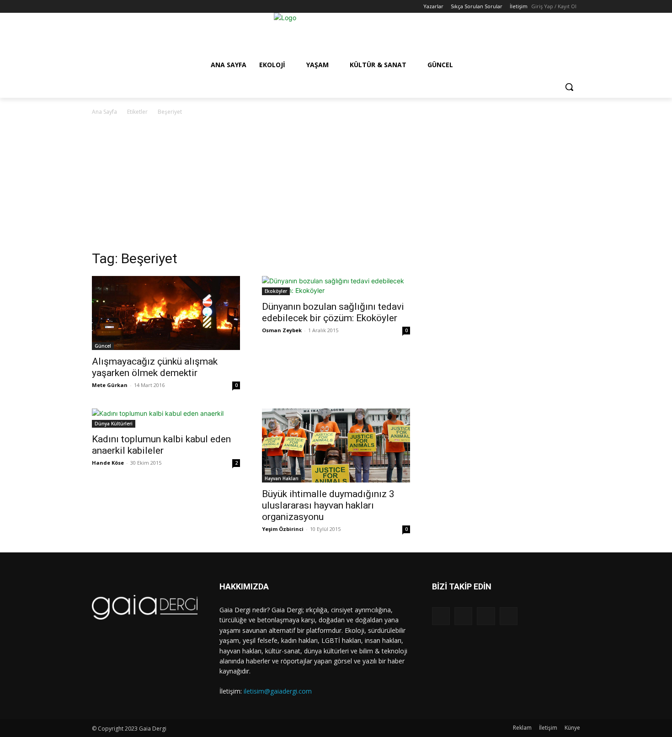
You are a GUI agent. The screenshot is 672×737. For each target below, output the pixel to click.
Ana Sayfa (104, 112)
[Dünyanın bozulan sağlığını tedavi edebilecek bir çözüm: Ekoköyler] (336, 285)
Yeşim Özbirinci (283, 528)
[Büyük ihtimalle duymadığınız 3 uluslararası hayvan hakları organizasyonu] (336, 445)
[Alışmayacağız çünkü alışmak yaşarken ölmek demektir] (166, 313)
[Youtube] (135, 6)
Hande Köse (108, 462)
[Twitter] (122, 6)
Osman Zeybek (282, 330)
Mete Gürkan (110, 385)
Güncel (103, 346)
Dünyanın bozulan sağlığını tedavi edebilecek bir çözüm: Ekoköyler (333, 312)
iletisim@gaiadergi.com (278, 691)
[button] (569, 87)
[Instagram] (110, 6)
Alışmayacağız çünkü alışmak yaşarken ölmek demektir (155, 367)
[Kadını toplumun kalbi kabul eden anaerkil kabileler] (166, 418)
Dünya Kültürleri (114, 423)
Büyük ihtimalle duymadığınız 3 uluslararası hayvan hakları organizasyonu (328, 505)
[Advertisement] (336, 185)
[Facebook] (97, 6)
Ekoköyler (276, 291)
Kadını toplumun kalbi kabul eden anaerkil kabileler (161, 445)
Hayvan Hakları (282, 478)
